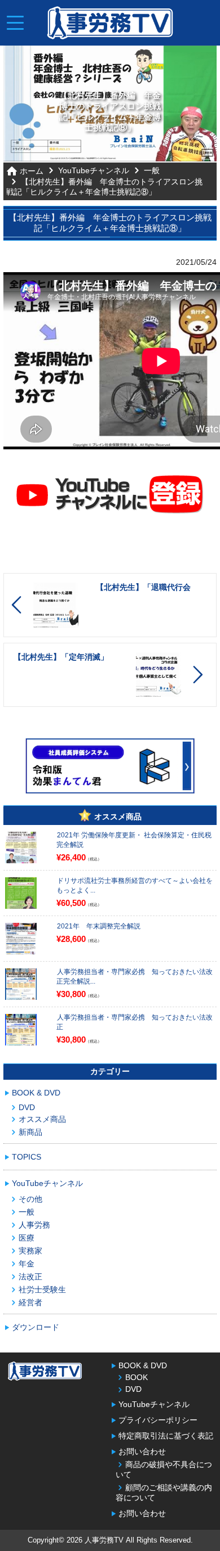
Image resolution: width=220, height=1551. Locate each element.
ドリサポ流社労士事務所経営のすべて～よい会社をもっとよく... (134, 885)
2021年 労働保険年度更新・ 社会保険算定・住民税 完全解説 (134, 840)
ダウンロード (35, 1327)
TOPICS (26, 1156)
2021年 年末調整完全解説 (98, 926)
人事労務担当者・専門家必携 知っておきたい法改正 (134, 1022)
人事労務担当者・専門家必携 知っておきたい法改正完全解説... (134, 976)
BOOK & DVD (36, 1092)
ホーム (31, 170)
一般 (152, 170)
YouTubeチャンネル (93, 170)
